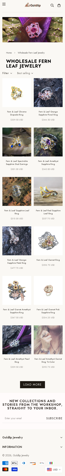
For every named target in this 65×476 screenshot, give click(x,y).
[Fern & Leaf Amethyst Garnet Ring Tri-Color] (48, 339)
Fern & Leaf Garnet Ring (48, 259)
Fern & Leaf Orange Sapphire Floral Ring (48, 113)
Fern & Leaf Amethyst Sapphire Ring (48, 163)
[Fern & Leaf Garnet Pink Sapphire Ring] (48, 290)
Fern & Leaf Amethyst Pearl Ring (17, 360)
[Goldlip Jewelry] (32, 5)
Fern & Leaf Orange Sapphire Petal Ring (16, 261)
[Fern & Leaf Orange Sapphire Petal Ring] (16, 240)
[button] (59, 5)
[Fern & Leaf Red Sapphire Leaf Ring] (48, 191)
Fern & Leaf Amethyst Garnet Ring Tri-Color (48, 360)
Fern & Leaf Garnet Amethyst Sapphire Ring (17, 311)
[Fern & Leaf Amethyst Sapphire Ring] (48, 142)
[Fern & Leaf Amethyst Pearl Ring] (16, 339)
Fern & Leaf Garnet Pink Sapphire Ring (48, 311)
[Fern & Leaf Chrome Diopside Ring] (16, 92)
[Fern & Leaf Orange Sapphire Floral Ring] (48, 92)
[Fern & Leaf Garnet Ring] (48, 240)
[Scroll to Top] (59, 459)
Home (9, 52)
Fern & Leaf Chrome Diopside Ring (16, 113)
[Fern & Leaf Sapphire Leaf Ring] (16, 191)
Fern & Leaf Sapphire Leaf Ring (16, 212)
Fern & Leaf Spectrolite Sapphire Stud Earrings (17, 163)
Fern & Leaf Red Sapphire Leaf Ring (48, 212)
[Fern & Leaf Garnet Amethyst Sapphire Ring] (16, 290)
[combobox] (53, 469)
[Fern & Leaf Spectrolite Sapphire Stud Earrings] (16, 142)
